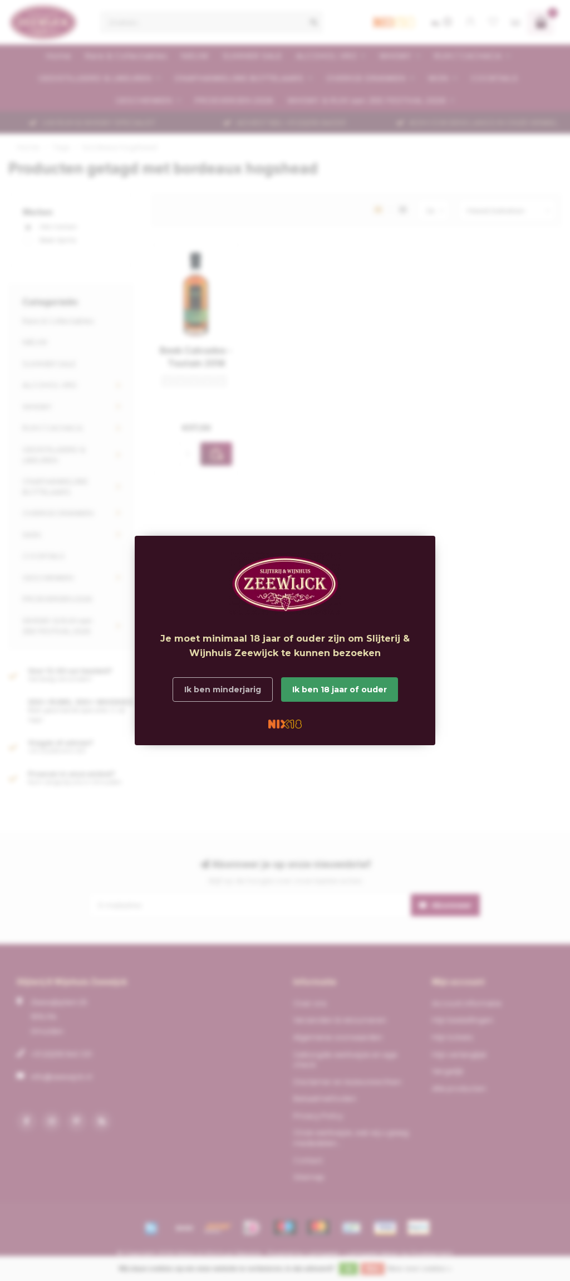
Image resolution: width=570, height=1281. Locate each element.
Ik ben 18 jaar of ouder (339, 689)
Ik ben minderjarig (222, 689)
